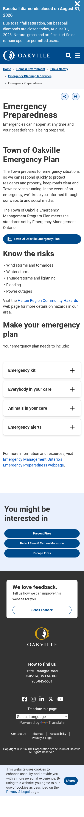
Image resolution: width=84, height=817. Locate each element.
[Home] (26, 55)
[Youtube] (60, 699)
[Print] (75, 96)
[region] (78, 3)
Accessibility (58, 733)
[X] (50, 699)
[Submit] (68, 55)
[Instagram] (33, 699)
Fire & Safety (59, 69)
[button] (64, 96)
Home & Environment (30, 69)
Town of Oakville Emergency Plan (37, 239)
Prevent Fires (42, 533)
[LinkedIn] (41, 699)
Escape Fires (42, 553)
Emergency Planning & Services (29, 76)
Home (7, 69)
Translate (56, 722)
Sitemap (38, 733)
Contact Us (18, 733)
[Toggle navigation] (76, 55)
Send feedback (42, 610)
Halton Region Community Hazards (48, 300)
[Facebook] (24, 699)
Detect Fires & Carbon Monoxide (42, 543)
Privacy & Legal (42, 738)
